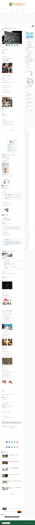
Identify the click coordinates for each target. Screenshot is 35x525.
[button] (17, 45)
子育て (11, 426)
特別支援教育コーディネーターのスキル (11, 149)
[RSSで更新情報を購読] (17, 447)
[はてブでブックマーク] (12, 45)
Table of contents (12, 142)
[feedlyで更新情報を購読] (15, 447)
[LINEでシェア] (14, 45)
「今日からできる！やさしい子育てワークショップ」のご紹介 (29, 107)
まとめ (8, 151)
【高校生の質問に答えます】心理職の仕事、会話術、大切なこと (29, 95)
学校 (6, 426)
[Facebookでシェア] (9, 45)
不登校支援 (4, 426)
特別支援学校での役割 (11, 147)
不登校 (9, 426)
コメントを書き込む (12, 516)
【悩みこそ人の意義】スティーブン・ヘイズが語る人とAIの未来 (29, 111)
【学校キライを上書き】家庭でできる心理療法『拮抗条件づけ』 (29, 103)
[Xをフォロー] (9, 447)
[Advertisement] (17, 18)
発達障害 (16, 426)
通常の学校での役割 (10, 146)
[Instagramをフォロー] (12, 447)
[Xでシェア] (7, 45)
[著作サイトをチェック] (6, 447)
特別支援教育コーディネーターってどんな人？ (11, 145)
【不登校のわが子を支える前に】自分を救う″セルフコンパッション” (29, 99)
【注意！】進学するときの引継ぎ (11, 150)
